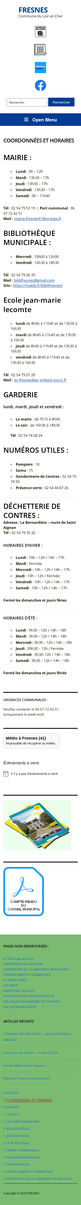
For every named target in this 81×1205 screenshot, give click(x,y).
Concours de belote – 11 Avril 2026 (30, 1053)
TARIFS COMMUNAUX (22, 1150)
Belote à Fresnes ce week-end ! (27, 1078)
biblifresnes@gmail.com (34, 280)
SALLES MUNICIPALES (19, 1007)
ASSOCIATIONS (17, 1136)
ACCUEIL (12, 1093)
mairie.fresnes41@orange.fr (37, 218)
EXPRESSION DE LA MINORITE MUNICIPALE (36, 969)
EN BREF (12, 1107)
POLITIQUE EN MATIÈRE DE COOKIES (31, 1001)
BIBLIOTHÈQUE (18, 1129)
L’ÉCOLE (12, 1114)
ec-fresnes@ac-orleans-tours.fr (40, 380)
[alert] (40, 773)
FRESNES (33, 10)
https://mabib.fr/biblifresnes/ (38, 285)
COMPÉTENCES (17, 1164)
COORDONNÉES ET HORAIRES (29, 1100)
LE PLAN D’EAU (15, 980)
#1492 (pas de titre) (18, 958)
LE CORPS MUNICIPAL (23, 1121)
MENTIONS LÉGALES (19, 991)
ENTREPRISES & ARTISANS (23, 964)
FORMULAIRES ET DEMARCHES (26, 974)
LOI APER (10, 985)
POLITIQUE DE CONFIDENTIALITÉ (28, 996)
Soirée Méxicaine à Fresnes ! (25, 1065)
